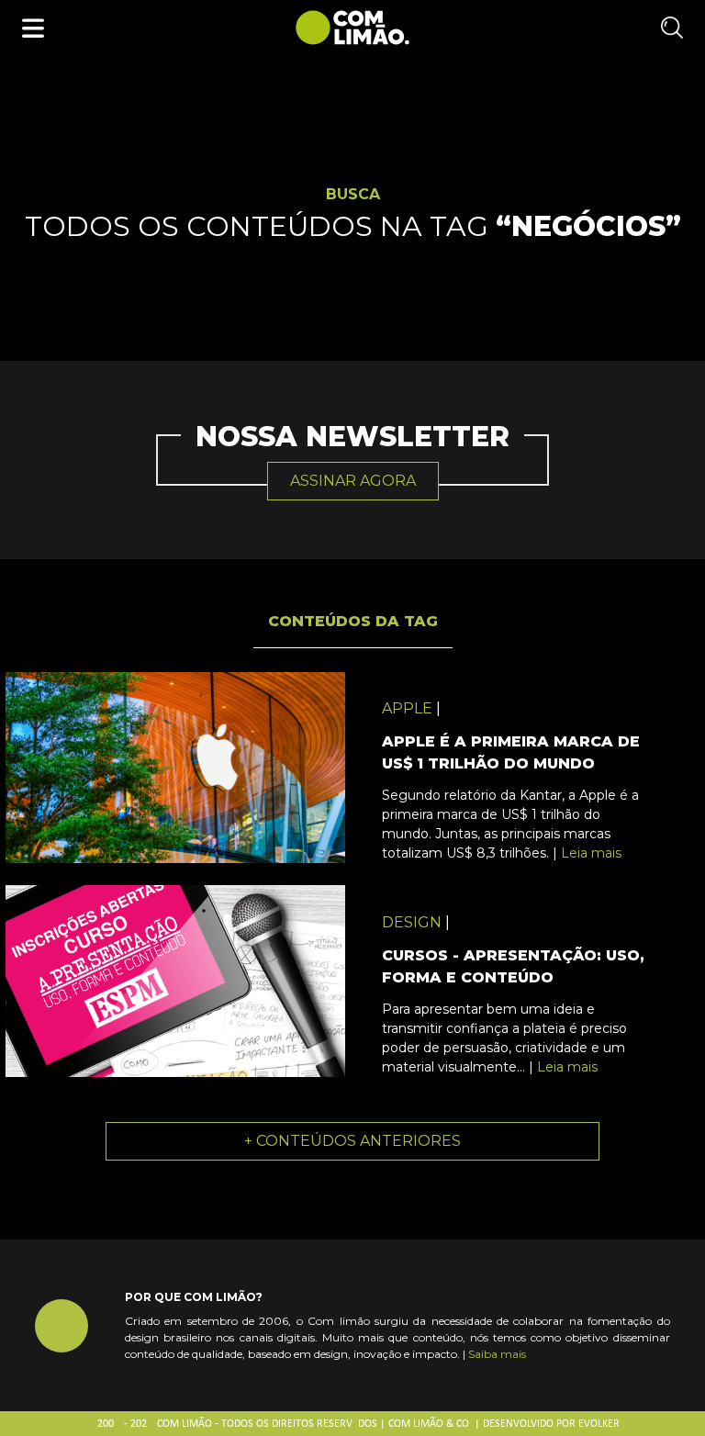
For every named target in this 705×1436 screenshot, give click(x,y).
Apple (407, 708)
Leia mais (591, 853)
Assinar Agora (353, 480)
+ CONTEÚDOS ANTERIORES (352, 1141)
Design (412, 922)
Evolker (599, 1424)
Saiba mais (497, 1354)
